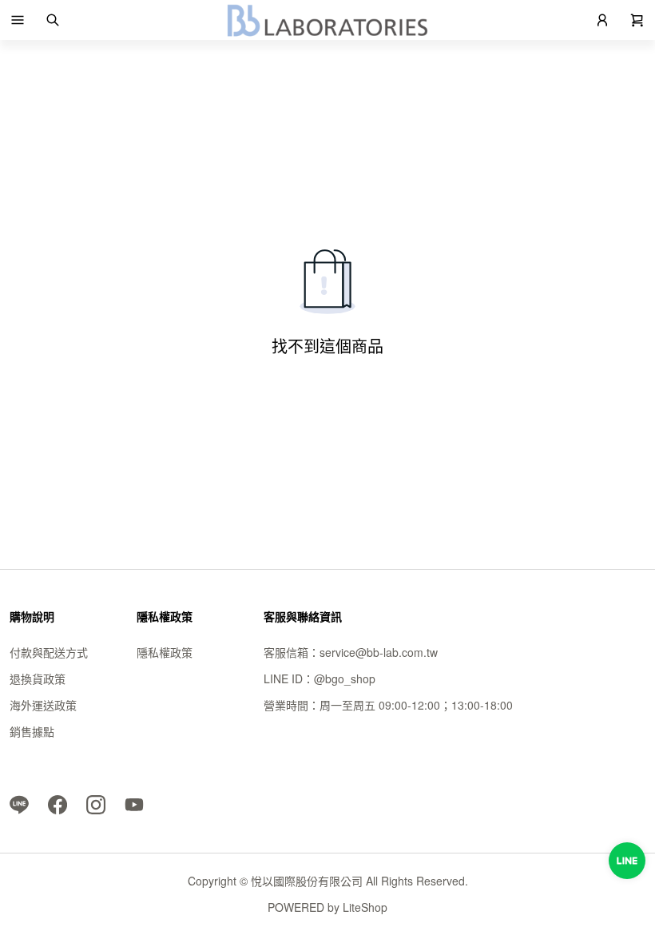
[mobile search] (52, 20)
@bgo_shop (344, 678)
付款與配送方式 (49, 652)
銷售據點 (32, 731)
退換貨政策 (38, 678)
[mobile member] (602, 20)
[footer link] (19, 803)
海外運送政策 (43, 705)
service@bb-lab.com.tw (379, 652)
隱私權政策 (165, 652)
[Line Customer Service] (627, 860)
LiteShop (365, 907)
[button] (17, 20)
